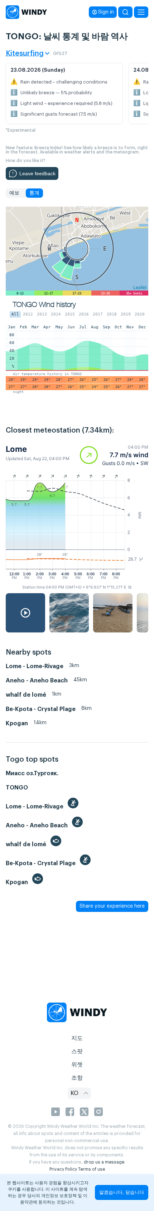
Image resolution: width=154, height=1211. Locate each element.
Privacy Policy (63, 1169)
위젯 (77, 1065)
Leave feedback (37, 173)
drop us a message (104, 1162)
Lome (16, 449)
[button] (114, 455)
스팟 (77, 1051)
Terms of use (91, 1169)
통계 (34, 193)
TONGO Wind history (44, 305)
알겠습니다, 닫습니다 (121, 1192)
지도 (77, 1038)
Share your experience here (112, 906)
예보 (14, 193)
